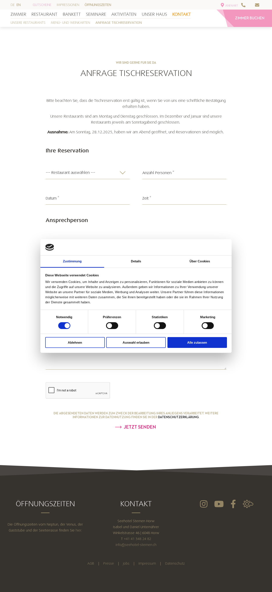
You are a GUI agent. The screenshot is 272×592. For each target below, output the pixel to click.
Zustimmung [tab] (72, 261)
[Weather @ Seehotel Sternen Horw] (248, 504)
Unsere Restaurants (28, 22)
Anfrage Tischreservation (118, 23)
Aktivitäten (123, 14)
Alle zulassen (197, 342)
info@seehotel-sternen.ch (136, 545)
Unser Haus (154, 14)
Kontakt (181, 14)
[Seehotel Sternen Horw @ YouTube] (219, 504)
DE (13, 5)
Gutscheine (42, 5)
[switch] (112, 325)
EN (19, 5)
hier (78, 530)
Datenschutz (175, 563)
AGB (90, 563)
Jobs (126, 563)
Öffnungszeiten (98, 5)
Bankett (72, 14)
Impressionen (68, 5)
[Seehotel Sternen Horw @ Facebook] (233, 504)
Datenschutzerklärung (178, 417)
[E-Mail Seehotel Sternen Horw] (261, 5)
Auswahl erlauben (136, 342)
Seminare (96, 14)
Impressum (147, 563)
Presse (108, 563)
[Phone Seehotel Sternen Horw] (247, 5)
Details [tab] (136, 261)
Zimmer (18, 14)
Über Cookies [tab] (200, 261)
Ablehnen (75, 342)
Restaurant (44, 14)
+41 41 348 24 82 (137, 539)
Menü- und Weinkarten (70, 22)
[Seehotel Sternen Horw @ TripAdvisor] (203, 504)
